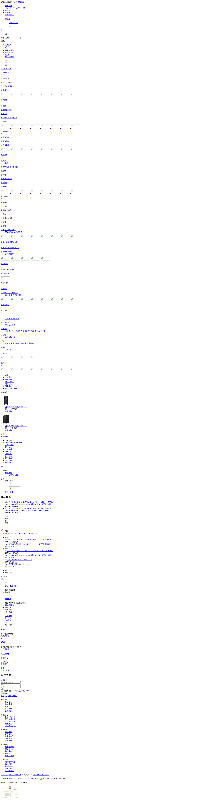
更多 (6, 481)
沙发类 (4, 335)
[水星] (66, 128)
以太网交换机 (6, 110)
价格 (6, 521)
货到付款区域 (10, 717)
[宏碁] (36, 96)
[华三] (16, 128)
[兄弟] (26, 151)
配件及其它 (5, 305)
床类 (3, 316)
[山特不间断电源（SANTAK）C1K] (18, 560)
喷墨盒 (20, 295)
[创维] (16, 193)
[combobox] (11, 38)
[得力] (75, 151)
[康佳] (26, 193)
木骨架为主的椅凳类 (12, 331)
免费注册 (21, 2)
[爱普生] (46, 151)
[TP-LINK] (6, 128)
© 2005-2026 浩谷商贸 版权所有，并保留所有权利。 (20, 779)
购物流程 (8, 704)
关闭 (2, 668)
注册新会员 (9, 736)
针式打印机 (6, 145)
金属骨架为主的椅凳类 (29, 331)
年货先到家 (9, 52)
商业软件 (4, 264)
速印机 (4, 226)
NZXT (7, 46)
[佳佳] (66, 371)
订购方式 (8, 706)
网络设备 (4, 100)
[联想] (6, 96)
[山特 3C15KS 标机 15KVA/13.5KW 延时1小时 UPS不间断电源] (29, 502)
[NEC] (75, 238)
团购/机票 (8, 738)
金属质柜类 (15, 343)
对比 (6, 546)
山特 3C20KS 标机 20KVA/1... (16, 426)
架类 (3, 347)
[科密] (6, 238)
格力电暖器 (9, 50)
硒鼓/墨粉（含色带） (9, 293)
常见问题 (8, 732)
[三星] (75, 96)
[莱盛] (26, 301)
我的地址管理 (21, 8)
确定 (6, 492)
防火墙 (4, 122)
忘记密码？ (27, 691)
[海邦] (16, 359)
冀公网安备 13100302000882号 (53, 779)
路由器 (4, 106)
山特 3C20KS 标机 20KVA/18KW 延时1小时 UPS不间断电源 (27, 510)
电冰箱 (4, 171)
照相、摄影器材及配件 (9, 242)
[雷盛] (46, 371)
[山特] (46, 128)
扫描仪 (4, 214)
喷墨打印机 (6, 137)
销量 (6, 519)
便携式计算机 (6, 82)
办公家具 (4, 311)
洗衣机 (4, 183)
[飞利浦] (66, 96)
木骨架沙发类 (10, 337)
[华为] (26, 128)
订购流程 (8, 734)
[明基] (46, 238)
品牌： (13, 475)
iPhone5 (8, 44)
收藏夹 (7, 12)
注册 (17, 586)
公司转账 (8, 711)
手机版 (7, 19)
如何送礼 (8, 724)
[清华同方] (56, 96)
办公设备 (4, 196)
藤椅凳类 (41, 331)
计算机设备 (5, 73)
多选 (11, 481)
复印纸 (4, 289)
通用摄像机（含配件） (10, 248)
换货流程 (8, 751)
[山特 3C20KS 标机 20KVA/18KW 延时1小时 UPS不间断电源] (28, 508)
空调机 (4, 175)
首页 (6, 375)
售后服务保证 (10, 749)
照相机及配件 (6, 252)
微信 (2, 696)
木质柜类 (30, 343)
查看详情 (8, 411)
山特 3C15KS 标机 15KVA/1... (16, 407)
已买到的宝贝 (10, 8)
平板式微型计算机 (8, 86)
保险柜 (7, 343)
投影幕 (4, 206)
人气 (6, 525)
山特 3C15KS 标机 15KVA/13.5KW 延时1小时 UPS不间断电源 (28, 504)
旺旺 (6, 622)
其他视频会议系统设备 (13, 232)
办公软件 (5, 273)
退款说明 (8, 753)
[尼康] (26, 260)
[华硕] (26, 96)
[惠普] (16, 96)
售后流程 (8, 702)
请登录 (14, 2)
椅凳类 (4, 329)
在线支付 (8, 709)
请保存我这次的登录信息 (12, 691)
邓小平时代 (9, 57)
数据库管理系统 (7, 269)
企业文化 (4, 775)
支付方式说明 (10, 721)
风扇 (6, 163)
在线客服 (8, 616)
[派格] (6, 359)
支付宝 (14, 696)
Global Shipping (10, 726)
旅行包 (7, 48)
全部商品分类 (6, 69)
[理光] (16, 151)
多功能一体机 (6, 210)
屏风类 (4, 353)
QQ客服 (8, 618)
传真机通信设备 (7, 218)
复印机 (4, 202)
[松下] (56, 128)
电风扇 (4, 161)
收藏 (10, 546)
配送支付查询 (10, 719)
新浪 (9, 696)
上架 (6, 516)
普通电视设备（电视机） (11, 167)
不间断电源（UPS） (9, 118)
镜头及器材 (9, 254)
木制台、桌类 (10, 325)
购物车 (7, 10)
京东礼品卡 (9, 771)
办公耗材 (4, 283)
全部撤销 (8, 473)
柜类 (3, 341)
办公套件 (4, 363)
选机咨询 (8, 764)
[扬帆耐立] (56, 301)
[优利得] (56, 371)
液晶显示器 (6, 90)
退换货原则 (9, 747)
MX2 (7, 55)
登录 (13, 586)
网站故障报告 (10, 762)
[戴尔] (46, 96)
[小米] (6, 193)
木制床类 (8, 319)
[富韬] (26, 359)
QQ (6, 696)
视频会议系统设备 (8, 230)
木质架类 (8, 349)
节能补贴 (8, 768)
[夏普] (36, 193)
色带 (16, 295)
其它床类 (15, 319)
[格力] (46, 193)
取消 (11, 492)
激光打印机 (6, 141)
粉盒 (12, 295)
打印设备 (4, 131)
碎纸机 (4, 222)
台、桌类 (5, 323)
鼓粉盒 (7, 295)
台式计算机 (6, 78)
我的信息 (8, 6)
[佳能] (66, 151)
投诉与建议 (9, 766)
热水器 (4, 187)
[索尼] (26, 238)
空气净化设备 (6, 179)
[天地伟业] (45, 260)
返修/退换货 (9, 756)
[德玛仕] (35, 359)
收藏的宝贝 (9, 15)
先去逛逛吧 (5, 636)
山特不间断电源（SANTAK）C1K (18, 564)
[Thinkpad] (36, 371)
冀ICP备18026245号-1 (41, 775)
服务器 (4, 114)
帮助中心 (11, 775)
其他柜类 (23, 343)
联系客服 (8, 741)
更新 (6, 523)
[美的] (56, 193)
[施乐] (6, 151)
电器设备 (4, 155)
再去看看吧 (9, 605)
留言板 (18, 775)
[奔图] (56, 151)
